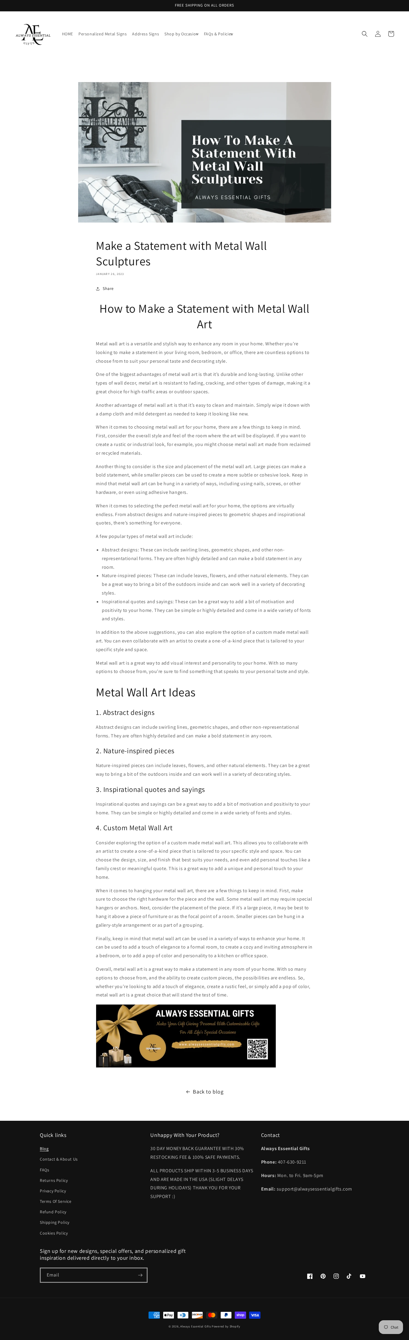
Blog (44, 1148)
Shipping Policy (54, 1222)
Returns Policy (54, 1180)
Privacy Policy (53, 1191)
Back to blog (208, 1091)
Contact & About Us (59, 1159)
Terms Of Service (56, 1201)
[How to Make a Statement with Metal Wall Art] (186, 1067)
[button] (181, 34)
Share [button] (108, 288)
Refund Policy (53, 1212)
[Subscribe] (140, 1275)
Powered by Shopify (226, 1326)
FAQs (44, 1170)
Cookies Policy (54, 1233)
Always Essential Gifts (195, 1326)
